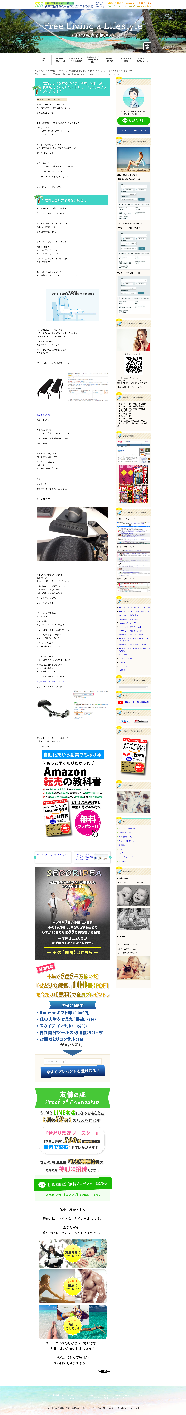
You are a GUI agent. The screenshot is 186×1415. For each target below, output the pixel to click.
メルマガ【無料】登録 (127, 828)
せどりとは (123, 655)
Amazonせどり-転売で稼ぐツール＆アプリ (53, 99)
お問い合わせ (142, 61)
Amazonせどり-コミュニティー (130, 619)
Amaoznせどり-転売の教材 (128, 615)
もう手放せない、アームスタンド (50, 682)
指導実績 (109, 61)
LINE (121, 849)
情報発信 (122, 670)
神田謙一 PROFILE (126, 841)
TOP (43, 61)
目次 (126, 61)
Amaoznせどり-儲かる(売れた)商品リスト (134, 611)
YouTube (122, 853)
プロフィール (59, 61)
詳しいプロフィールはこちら (133, 130)
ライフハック (124, 666)
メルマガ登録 (76, 61)
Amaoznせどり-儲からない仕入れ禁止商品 (134, 607)
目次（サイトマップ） (127, 837)
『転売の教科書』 (92, 61)
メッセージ (123, 861)
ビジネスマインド (125, 662)
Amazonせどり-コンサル (128, 623)
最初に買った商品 (44, 415)
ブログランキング (126, 857)
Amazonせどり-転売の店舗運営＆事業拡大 (134, 645)
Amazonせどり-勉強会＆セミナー (131, 631)
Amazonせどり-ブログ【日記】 (130, 627)
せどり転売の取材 (125, 658)
